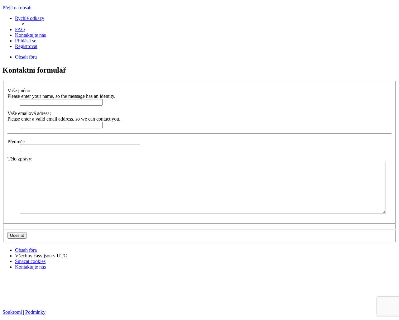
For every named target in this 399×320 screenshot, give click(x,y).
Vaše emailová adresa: (29, 113)
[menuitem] (20, 29)
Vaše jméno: (19, 90)
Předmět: (16, 141)
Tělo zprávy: (19, 158)
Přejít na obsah (16, 7)
